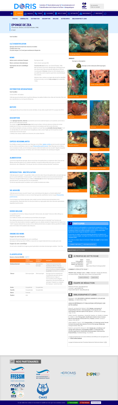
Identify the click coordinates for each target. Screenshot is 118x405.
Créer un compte (95, 7)
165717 (27, 257)
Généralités (24, 18)
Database (79, 338)
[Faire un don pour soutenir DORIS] (84, 6)
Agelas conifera (47, 144)
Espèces (20, 13)
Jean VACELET (78, 288)
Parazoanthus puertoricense (40, 146)
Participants (86, 13)
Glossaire (49, 13)
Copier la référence (83, 277)
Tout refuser (85, 402)
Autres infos (65, 18)
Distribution (35, 18)
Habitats (30, 13)
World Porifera (73, 338)
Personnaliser (96, 402)
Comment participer (75, 244)
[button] (105, 13)
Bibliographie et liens (79, 18)
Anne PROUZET (82, 286)
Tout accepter (73, 402)
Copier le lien (94, 277)
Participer (98, 13)
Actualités (74, 13)
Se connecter (94, 5)
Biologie (55, 18)
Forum (39, 13)
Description (46, 18)
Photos (15, 18)
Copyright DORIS (72, 237)
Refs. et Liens (61, 13)
